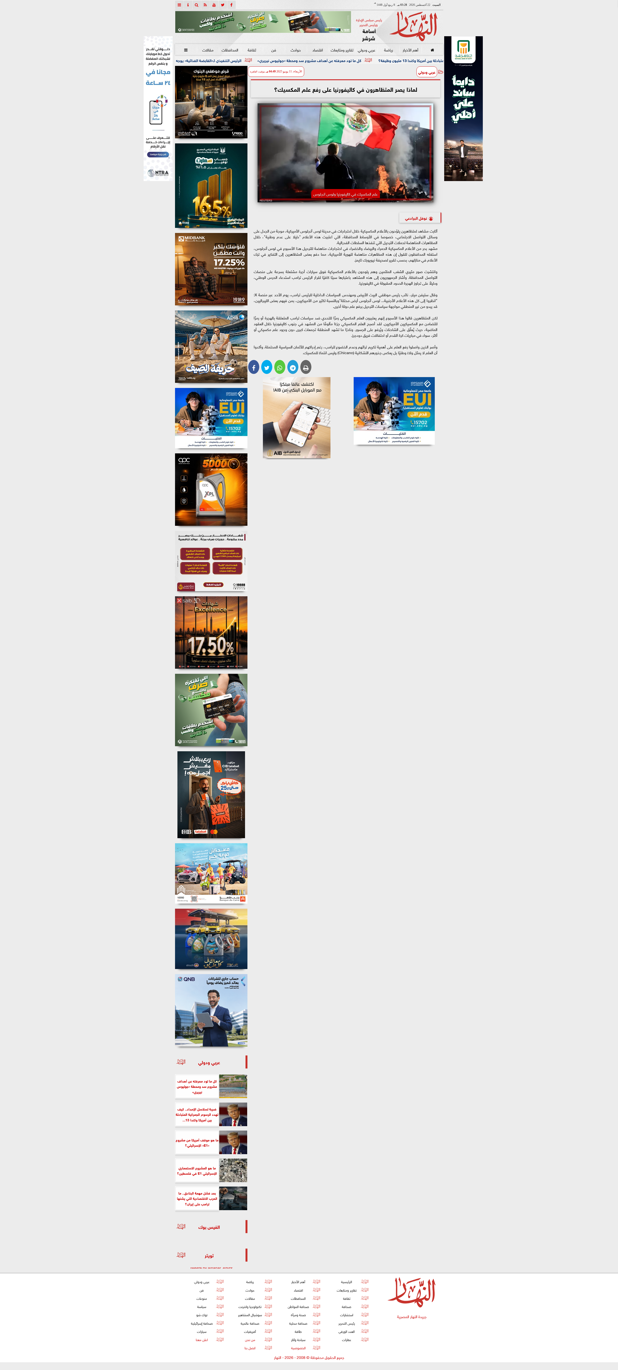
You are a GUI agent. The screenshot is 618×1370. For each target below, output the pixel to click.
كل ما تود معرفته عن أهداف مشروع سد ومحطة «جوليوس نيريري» (400, 60)
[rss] (205, 5)
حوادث (296, 49)
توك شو (201, 1314)
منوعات (202, 1298)
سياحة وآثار (298, 1339)
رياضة (388, 49)
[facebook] (231, 5)
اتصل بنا (250, 1347)
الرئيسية (346, 1281)
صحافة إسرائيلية (201, 1323)
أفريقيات (250, 1331)
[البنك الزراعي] (394, 411)
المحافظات (229, 49)
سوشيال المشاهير (250, 1314)
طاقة (298, 1331)
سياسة (201, 1306)
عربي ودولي (366, 49)
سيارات (201, 1331)
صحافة (346, 1306)
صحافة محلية (298, 1323)
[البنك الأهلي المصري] (158, 108)
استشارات (346, 1314)
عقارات (346, 1339)
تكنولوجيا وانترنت (250, 1306)
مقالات (207, 49)
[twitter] (223, 5)
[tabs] (179, 5)
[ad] (211, 102)
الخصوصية (298, 1347)
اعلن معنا (202, 1339)
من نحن (250, 1339)
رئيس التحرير (346, 1323)
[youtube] (214, 5)
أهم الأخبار (410, 49)
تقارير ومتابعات (342, 49)
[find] (197, 5)
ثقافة (251, 49)
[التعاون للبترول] (211, 489)
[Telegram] (293, 367)
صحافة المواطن (298, 1306)
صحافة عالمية (250, 1323)
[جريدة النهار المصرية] (263, 22)
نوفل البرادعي (416, 217)
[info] (188, 5)
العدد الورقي (346, 1331)
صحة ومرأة (298, 1314)
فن (273, 49)
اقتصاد (317, 49)
